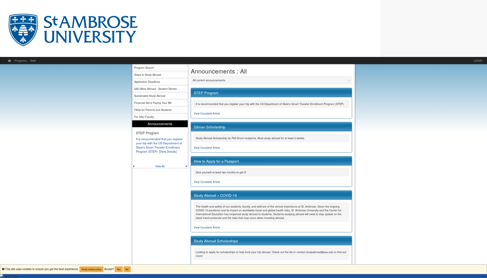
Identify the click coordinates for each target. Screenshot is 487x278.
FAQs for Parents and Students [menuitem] (153, 110)
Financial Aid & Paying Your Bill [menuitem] (152, 103)
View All (160, 166)
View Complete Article (207, 113)
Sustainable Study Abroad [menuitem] (149, 96)
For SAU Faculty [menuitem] (144, 117)
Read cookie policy (91, 269)
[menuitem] (160, 144)
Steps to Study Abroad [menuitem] (147, 75)
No (127, 269)
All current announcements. (271, 80)
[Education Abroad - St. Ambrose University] (243, 28)
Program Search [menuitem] (144, 68)
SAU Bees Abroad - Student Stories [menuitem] (155, 89)
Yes (119, 269)
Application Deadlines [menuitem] (147, 82)
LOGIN (478, 60)
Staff (33, 60)
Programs (20, 60)
